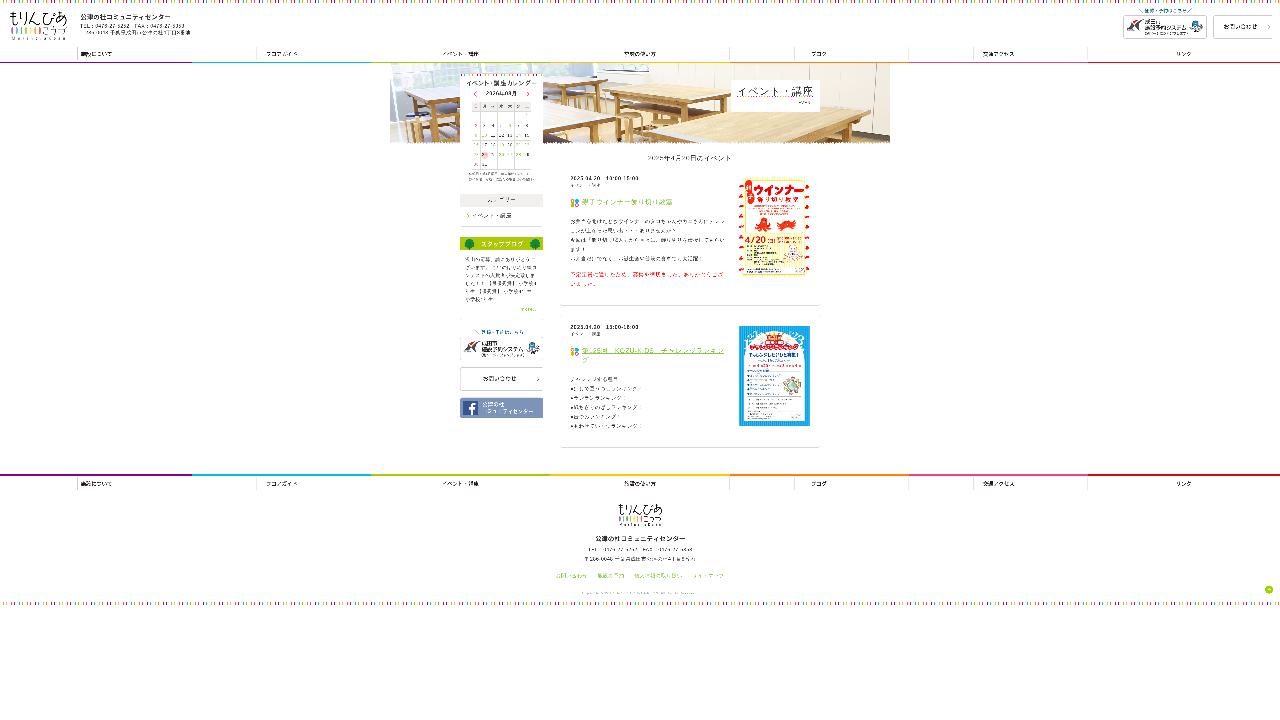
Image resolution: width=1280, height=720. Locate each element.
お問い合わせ (572, 575)
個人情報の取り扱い (658, 575)
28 (518, 154)
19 (501, 145)
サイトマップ (708, 575)
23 (476, 154)
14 (518, 135)
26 (501, 154)
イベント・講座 (492, 215)
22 (527, 145)
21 (518, 145)
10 (484, 135)
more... (529, 309)
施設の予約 (611, 575)
